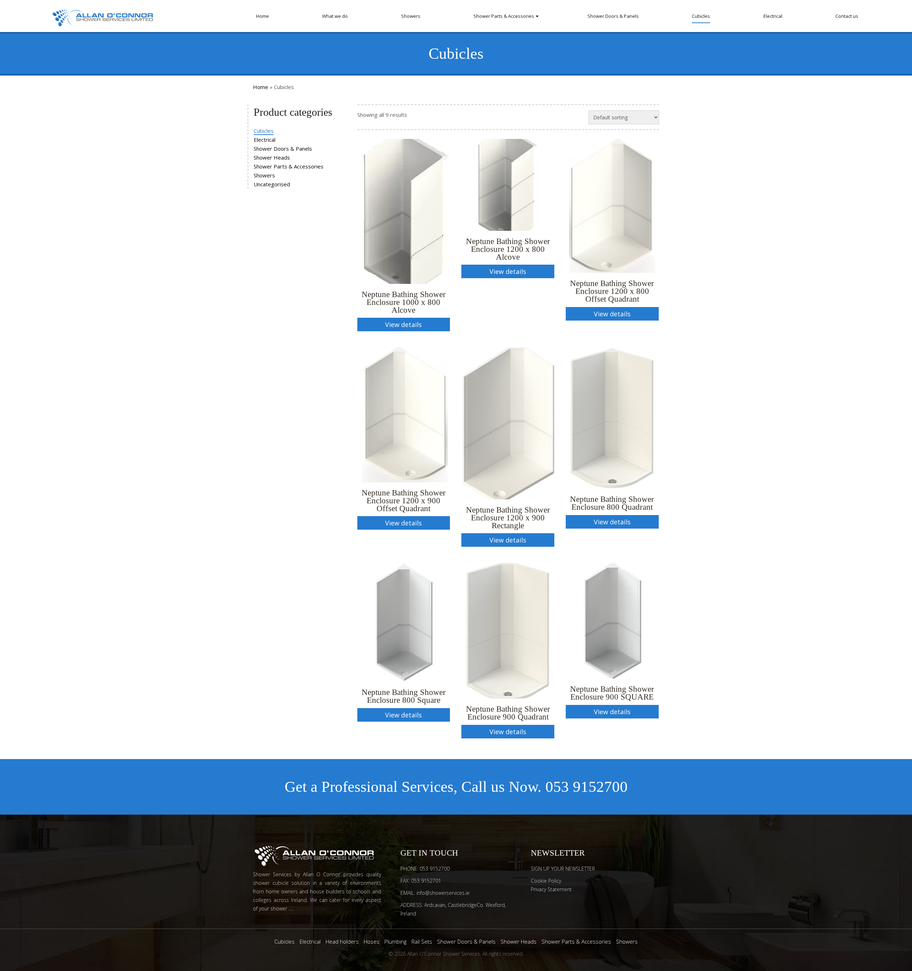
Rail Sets (421, 941)
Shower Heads (272, 157)
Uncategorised (272, 184)
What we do (335, 16)
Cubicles (701, 16)
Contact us (846, 16)
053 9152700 (586, 786)
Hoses (371, 941)
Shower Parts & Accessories (503, 16)
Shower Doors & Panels (613, 16)
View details (403, 324)
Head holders (342, 941)
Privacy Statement (551, 889)
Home (262, 16)
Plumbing (395, 941)
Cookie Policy (546, 880)
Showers (410, 16)
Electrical (772, 16)
